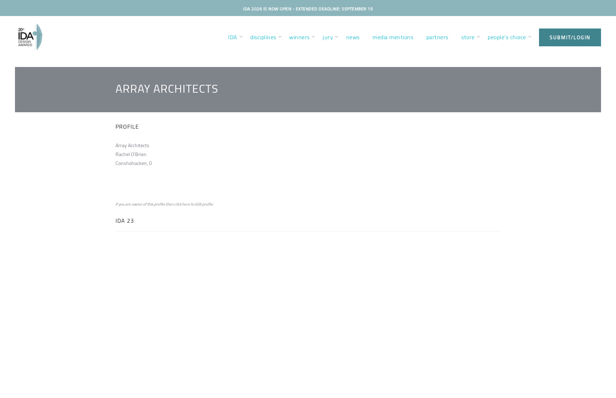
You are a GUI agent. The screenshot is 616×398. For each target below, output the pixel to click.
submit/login (570, 37)
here (186, 204)
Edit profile (204, 204)
